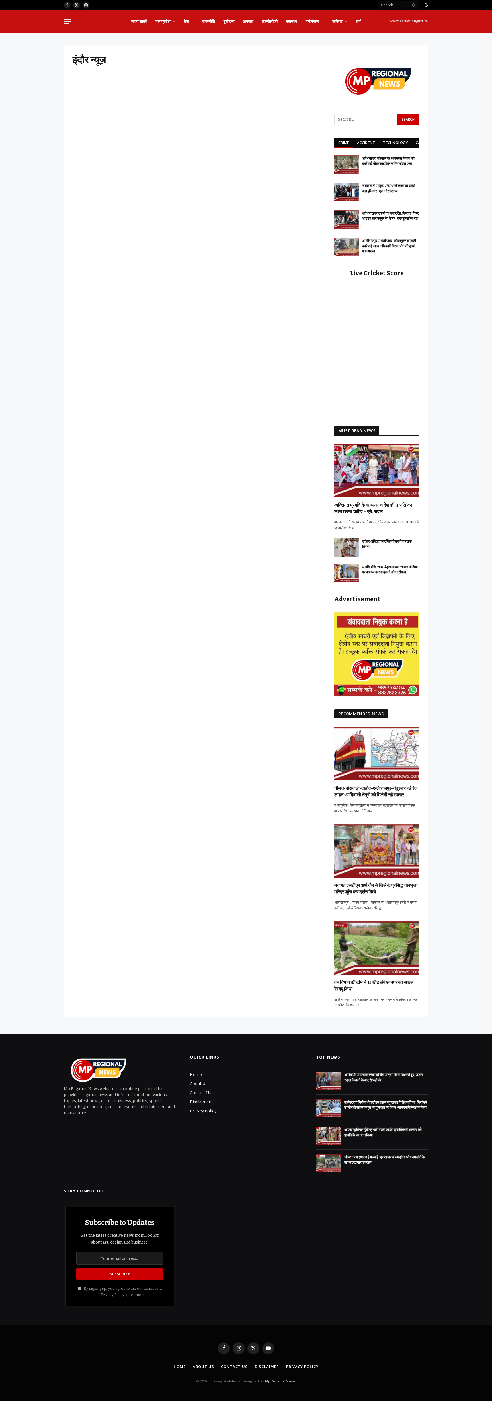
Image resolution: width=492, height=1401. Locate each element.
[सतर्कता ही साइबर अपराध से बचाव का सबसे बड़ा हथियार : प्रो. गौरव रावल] (346, 192)
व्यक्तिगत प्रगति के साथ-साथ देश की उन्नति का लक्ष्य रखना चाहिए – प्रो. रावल (373, 508)
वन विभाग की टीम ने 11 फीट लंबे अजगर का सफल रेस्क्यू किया (373, 985)
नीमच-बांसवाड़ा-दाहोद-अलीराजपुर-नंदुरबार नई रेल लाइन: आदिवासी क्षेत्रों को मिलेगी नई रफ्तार (375, 791)
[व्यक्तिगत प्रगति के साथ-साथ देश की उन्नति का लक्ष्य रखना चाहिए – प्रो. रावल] (376, 470)
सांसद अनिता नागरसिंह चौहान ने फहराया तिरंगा (387, 544)
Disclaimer (200, 1102)
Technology (395, 142)
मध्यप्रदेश (163, 21)
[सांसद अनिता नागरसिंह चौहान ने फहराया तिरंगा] (346, 547)
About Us (199, 1083)
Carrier (423, 142)
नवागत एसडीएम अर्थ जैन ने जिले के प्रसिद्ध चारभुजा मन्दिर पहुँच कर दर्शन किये (375, 888)
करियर (337, 21)
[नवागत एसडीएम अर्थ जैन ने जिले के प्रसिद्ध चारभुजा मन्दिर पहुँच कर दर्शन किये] (376, 851)
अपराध (248, 21)
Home (196, 1074)
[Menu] (67, 21)
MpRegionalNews (280, 1381)
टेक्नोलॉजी (270, 21)
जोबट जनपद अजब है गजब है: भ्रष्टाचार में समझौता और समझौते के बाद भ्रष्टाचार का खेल (384, 1160)
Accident (366, 142)
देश (186, 21)
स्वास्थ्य (291, 21)
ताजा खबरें (139, 21)
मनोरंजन (312, 21)
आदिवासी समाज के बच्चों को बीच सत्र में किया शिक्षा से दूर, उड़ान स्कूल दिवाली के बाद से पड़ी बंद (383, 1077)
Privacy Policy (203, 1111)
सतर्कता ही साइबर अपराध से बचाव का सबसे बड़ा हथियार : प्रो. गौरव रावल (388, 188)
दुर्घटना (229, 21)
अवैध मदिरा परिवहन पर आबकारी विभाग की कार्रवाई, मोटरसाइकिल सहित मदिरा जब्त (388, 161)
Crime (343, 142)
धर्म (358, 21)
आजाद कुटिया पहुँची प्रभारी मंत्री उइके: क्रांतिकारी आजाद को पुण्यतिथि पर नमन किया (383, 1132)
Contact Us (200, 1092)
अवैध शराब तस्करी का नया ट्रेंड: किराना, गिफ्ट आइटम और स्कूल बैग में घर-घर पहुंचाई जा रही (390, 216)
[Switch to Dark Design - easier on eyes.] (425, 5)
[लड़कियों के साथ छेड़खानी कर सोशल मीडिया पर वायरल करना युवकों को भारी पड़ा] (346, 573)
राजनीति (208, 21)
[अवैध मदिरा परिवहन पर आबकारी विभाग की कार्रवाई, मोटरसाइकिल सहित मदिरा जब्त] (346, 164)
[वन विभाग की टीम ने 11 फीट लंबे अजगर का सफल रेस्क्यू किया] (376, 948)
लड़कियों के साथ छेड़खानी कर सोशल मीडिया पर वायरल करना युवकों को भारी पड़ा (390, 569)
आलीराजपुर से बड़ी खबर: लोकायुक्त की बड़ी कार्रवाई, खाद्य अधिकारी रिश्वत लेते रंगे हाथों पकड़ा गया (389, 246)
